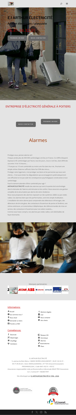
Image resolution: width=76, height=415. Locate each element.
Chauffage (13, 341)
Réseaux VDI (44, 335)
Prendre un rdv (17, 38)
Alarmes (43, 341)
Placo (42, 346)
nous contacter (25, 124)
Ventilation (13, 344)
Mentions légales (45, 312)
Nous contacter (38, 38)
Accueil (11, 311)
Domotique (44, 338)
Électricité (12, 335)
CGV (41, 315)
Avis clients (44, 320)
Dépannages (13, 338)
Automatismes (44, 343)
